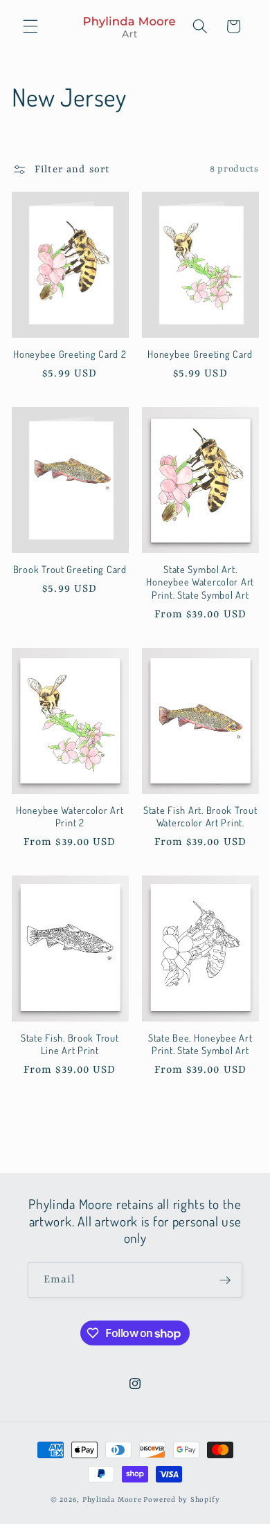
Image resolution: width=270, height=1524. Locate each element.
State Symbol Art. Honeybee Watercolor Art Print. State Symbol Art (200, 582)
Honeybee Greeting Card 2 (69, 353)
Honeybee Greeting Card (200, 353)
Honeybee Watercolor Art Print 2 (70, 816)
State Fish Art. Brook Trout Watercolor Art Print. (200, 816)
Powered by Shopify (181, 1500)
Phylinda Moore (112, 1500)
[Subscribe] (225, 1280)
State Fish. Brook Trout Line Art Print (70, 1043)
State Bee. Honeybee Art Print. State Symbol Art (200, 1043)
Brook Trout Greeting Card (70, 569)
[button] (30, 26)
